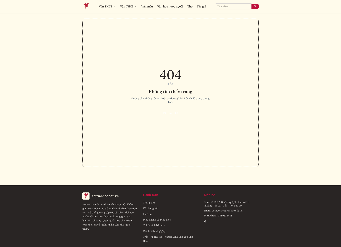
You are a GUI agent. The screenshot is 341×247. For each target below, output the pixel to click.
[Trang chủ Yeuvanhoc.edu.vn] (86, 6)
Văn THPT (105, 6)
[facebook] (205, 221)
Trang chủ (149, 202)
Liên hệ (147, 214)
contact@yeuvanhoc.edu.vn (227, 210)
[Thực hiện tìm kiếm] (255, 6)
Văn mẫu (147, 6)
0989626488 (225, 215)
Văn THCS (127, 6)
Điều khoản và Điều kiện (157, 219)
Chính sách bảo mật (154, 225)
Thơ (190, 6)
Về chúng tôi (150, 208)
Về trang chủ (170, 113)
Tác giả (201, 6)
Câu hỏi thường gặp (154, 231)
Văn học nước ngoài (170, 6)
